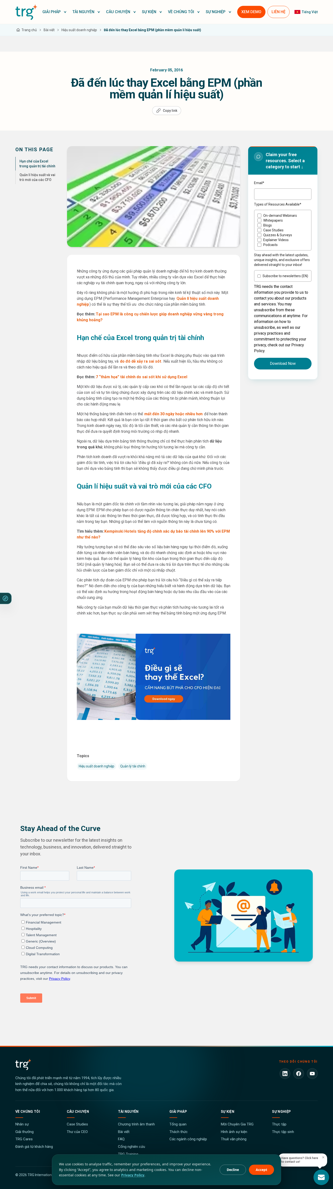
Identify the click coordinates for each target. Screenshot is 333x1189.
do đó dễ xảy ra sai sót (140, 361)
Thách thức (178, 1132)
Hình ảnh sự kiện (234, 1132)
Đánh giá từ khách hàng (34, 1146)
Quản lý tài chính (132, 766)
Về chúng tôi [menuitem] (181, 11)
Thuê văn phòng (233, 1139)
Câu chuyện (78, 1112)
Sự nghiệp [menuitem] (215, 11)
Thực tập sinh (283, 1132)
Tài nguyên (128, 1112)
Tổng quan (177, 1124)
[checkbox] (282, 230)
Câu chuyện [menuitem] (118, 11)
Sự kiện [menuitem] (149, 11)
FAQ (121, 1139)
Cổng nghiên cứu (131, 1146)
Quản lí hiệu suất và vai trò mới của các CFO (37, 177)
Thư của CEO (77, 1132)
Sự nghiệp (281, 1112)
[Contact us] (321, 1177)
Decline (233, 1169)
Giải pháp (178, 1112)
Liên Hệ (278, 11)
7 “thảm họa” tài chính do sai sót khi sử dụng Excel (141, 377)
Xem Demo (251, 11)
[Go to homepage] (26, 12)
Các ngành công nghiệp (188, 1139)
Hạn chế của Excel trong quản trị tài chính (37, 163)
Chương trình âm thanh (136, 1124)
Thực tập (279, 1124)
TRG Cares (24, 1139)
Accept (261, 1169)
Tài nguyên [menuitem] (83, 11)
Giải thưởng (24, 1132)
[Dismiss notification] (323, 1157)
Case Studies (77, 1124)
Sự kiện (227, 1112)
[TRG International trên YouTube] (312, 1073)
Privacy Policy (132, 1175)
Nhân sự (22, 1124)
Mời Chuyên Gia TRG (237, 1124)
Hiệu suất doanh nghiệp (96, 766)
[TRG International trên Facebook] (298, 1073)
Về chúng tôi (27, 1112)
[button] (54, 12)
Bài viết (123, 1132)
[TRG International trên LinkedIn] (285, 1073)
